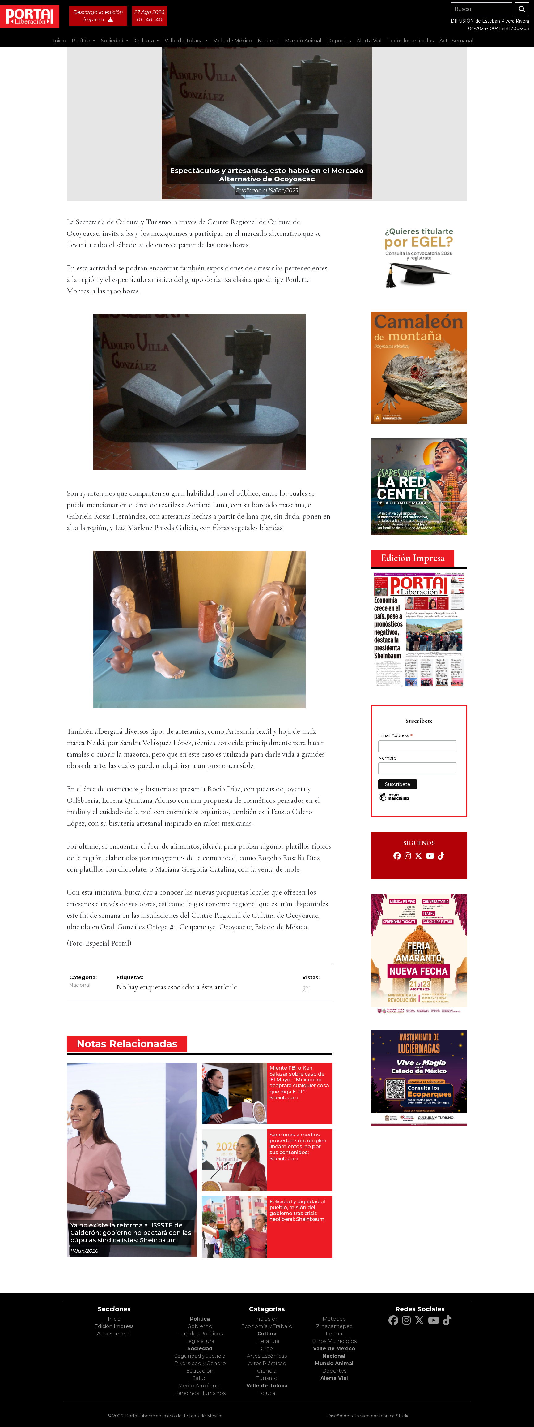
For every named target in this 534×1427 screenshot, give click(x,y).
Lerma (334, 1334)
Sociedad (200, 1349)
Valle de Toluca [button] (184, 41)
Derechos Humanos (200, 1393)
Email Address (395, 736)
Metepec (334, 1319)
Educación (200, 1371)
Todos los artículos (411, 41)
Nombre (387, 758)
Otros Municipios (334, 1341)
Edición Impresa (114, 1326)
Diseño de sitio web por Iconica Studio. (369, 1416)
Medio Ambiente (200, 1386)
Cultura (267, 1334)
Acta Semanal (456, 41)
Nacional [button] (268, 41)
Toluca (267, 1393)
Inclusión (267, 1319)
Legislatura (199, 1341)
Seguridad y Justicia (200, 1356)
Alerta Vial (334, 1378)
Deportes (334, 1371)
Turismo (267, 1378)
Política (200, 1319)
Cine (267, 1349)
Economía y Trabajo (266, 1326)
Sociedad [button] (113, 41)
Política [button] (81, 41)
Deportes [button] (339, 41)
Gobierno (199, 1326)
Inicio (59, 41)
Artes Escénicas (267, 1356)
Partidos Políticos (200, 1334)
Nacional (80, 985)
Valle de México (334, 1349)
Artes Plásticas (267, 1363)
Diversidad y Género (200, 1363)
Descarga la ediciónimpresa (98, 16)
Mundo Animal (334, 1363)
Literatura (267, 1341)
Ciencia (267, 1371)
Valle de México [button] (233, 41)
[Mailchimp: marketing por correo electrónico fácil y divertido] (393, 800)
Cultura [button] (145, 41)
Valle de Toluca (266, 1386)
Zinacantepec (334, 1326)
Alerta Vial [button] (369, 41)
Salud (200, 1378)
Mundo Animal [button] (303, 41)
